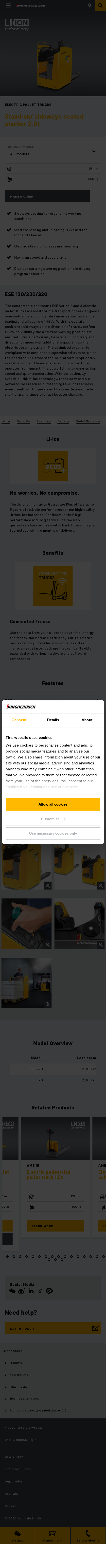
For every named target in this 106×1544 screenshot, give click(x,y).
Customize (50, 819)
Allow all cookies (53, 804)
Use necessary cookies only (53, 833)
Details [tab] (53, 720)
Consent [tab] (19, 720)
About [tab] (87, 720)
